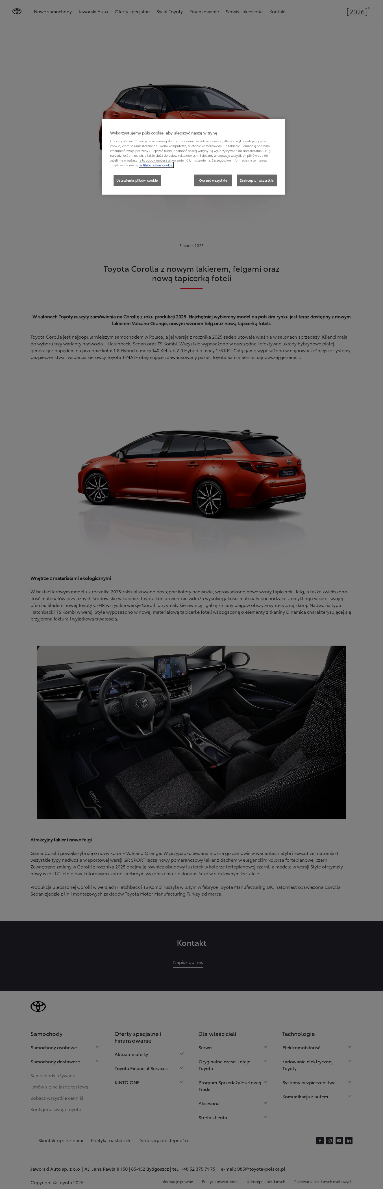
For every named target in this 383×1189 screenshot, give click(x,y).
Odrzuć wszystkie (213, 180)
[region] (193, 157)
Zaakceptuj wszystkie (257, 180)
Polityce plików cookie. (156, 165)
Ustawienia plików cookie (137, 180)
